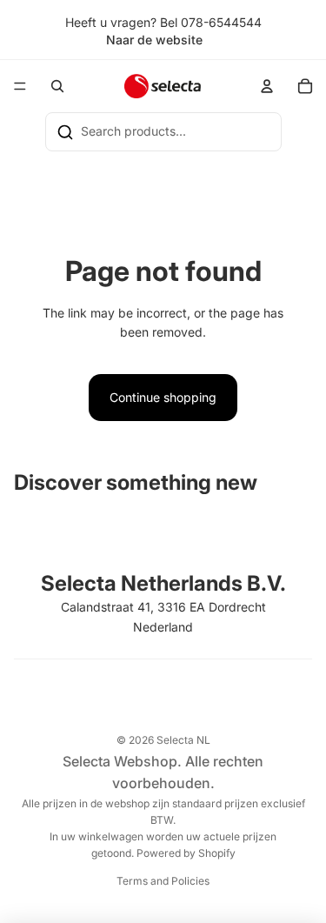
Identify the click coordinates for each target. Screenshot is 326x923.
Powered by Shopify (186, 852)
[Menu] (20, 87)
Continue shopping (163, 397)
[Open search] (57, 86)
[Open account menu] (267, 86)
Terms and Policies (163, 880)
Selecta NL (183, 739)
